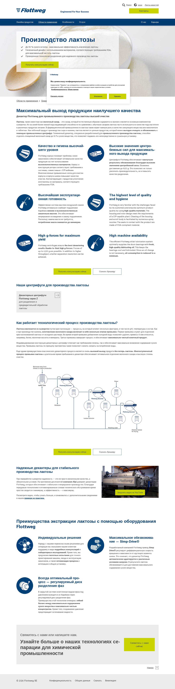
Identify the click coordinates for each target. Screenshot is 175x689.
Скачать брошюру (107, 271)
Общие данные (82, 680)
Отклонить (98, 96)
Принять (117, 96)
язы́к (140, 5)
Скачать (98, 680)
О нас (143, 22)
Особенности (68, 22)
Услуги (82, 22)
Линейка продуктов (24, 22)
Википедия (110, 680)
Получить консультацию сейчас (40, 64)
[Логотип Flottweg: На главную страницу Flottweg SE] (31, 10)
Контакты (143, 10)
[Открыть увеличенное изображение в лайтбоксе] (87, 401)
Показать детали (57, 96)
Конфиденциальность (60, 680)
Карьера (155, 22)
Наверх (150, 667)
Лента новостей (152, 5)
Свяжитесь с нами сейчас (139, 644)
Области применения (47, 22)
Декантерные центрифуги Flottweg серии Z (33, 302)
